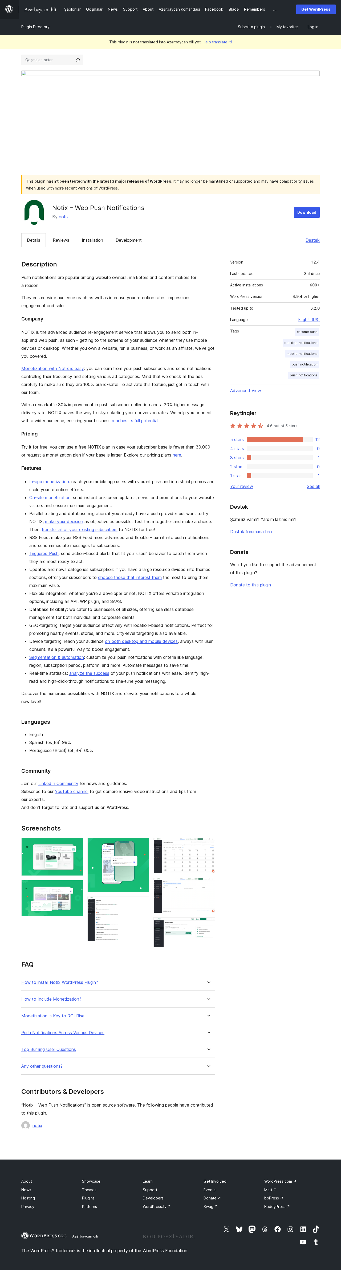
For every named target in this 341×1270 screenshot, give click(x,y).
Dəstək (313, 240)
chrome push (307, 332)
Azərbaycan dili (85, 1236)
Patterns (89, 1206)
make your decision (64, 521)
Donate (212, 1198)
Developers (153, 1198)
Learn (148, 1181)
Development (129, 240)
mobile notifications (302, 354)
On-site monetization (50, 497)
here (177, 455)
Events (210, 1189)
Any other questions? (42, 1066)
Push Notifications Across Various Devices (62, 1032)
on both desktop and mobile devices (141, 641)
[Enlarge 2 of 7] (76, 887)
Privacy (27, 1206)
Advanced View (245, 390)
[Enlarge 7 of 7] (208, 924)
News (26, 1189)
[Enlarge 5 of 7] (208, 845)
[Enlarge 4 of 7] (142, 903)
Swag (211, 1206)
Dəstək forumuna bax (251, 531)
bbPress (273, 1198)
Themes (89, 1189)
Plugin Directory (35, 26)
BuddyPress (277, 1206)
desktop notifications (301, 343)
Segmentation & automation (56, 657)
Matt (270, 1189)
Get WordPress (316, 9)
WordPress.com (280, 1181)
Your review (241, 486)
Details (33, 240)
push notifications (304, 375)
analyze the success (89, 673)
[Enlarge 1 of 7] (76, 845)
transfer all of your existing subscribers (79, 529)
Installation (92, 240)
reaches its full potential (135, 420)
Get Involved (215, 1181)
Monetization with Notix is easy (52, 368)
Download (306, 212)
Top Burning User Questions (48, 1049)
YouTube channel (71, 791)
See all (313, 486)
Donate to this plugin (250, 584)
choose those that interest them (130, 577)
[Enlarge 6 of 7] (208, 884)
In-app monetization (49, 481)
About (26, 1181)
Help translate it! (217, 42)
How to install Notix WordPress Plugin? (59, 982)
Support (150, 1189)
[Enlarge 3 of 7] (142, 845)
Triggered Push (44, 553)
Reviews (61, 240)
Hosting (28, 1198)
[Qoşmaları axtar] (77, 60)
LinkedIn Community (58, 783)
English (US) (309, 319)
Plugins (88, 1198)
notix (64, 216)
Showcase (91, 1181)
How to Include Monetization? (51, 999)
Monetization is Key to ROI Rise (52, 1015)
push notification (305, 364)
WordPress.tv (157, 1206)
